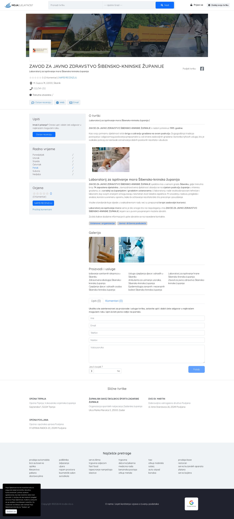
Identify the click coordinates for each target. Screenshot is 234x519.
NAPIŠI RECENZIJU (68, 77)
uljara (62, 466)
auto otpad (154, 469)
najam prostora (67, 469)
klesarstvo (34, 469)
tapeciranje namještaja (100, 469)
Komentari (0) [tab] (114, 300)
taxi (150, 459)
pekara (32, 472)
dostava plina (36, 476)
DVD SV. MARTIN (156, 398)
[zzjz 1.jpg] (131, 250)
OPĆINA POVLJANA (38, 420)
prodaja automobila (39, 459)
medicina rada (126, 466)
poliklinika (64, 459)
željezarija (64, 463)
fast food (93, 466)
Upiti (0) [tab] (96, 300)
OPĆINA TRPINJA (37, 398)
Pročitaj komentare (42, 209)
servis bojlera (185, 472)
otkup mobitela (156, 463)
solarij (151, 466)
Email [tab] (76, 102)
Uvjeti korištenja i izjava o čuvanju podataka (137, 504)
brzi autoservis (36, 463)
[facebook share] (202, 68)
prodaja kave (185, 459)
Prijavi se (198, 5)
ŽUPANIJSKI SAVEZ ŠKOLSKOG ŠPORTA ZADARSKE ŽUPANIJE (114, 400)
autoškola (64, 476)
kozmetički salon (67, 472)
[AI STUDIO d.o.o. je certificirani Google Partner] (191, 503)
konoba (152, 472)
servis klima (94, 459)
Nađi (166, 5)
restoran (182, 463)
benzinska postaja (128, 469)
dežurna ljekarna (127, 463)
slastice (92, 472)
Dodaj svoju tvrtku (219, 5)
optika (32, 466)
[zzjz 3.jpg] (102, 250)
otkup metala (125, 472)
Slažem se (11, 511)
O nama (109, 504)
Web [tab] (61, 102)
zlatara (181, 469)
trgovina (123, 459)
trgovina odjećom (98, 463)
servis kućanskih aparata (190, 466)
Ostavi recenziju (43, 102)
